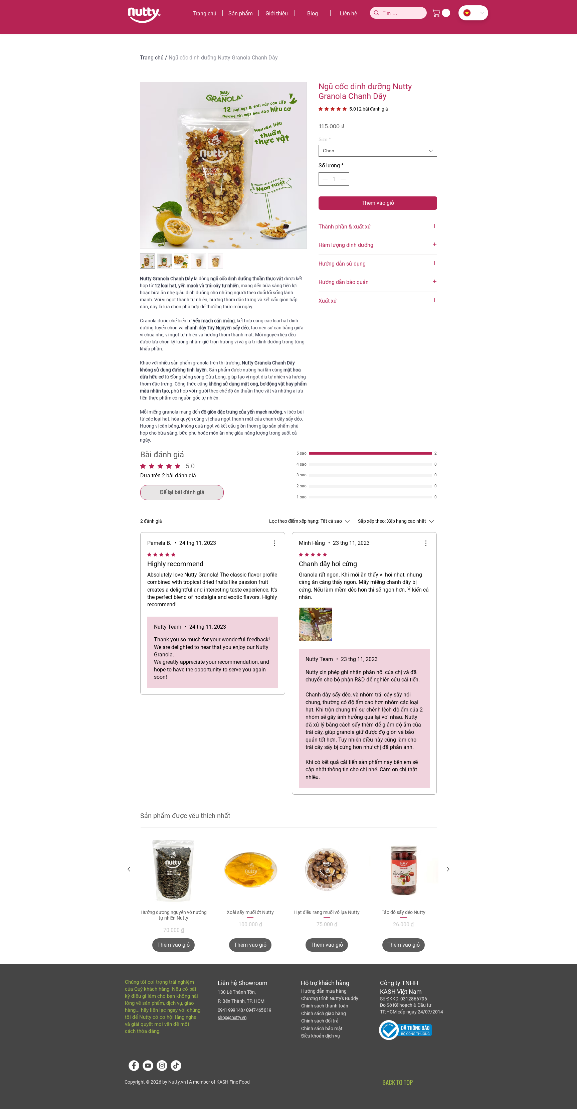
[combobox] (378, 151)
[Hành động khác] (274, 543)
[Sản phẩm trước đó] (129, 869)
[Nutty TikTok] (176, 1065)
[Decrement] (324, 179)
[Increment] (343, 179)
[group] (288, 893)
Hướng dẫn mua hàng (324, 991)
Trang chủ (152, 57)
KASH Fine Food (232, 1082)
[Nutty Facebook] (134, 1065)
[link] (353, 109)
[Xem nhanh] (174, 869)
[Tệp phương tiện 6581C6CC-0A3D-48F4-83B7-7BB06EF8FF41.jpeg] (315, 624)
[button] (442, 13)
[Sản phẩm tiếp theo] (448, 869)
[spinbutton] (334, 179)
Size (325, 139)
